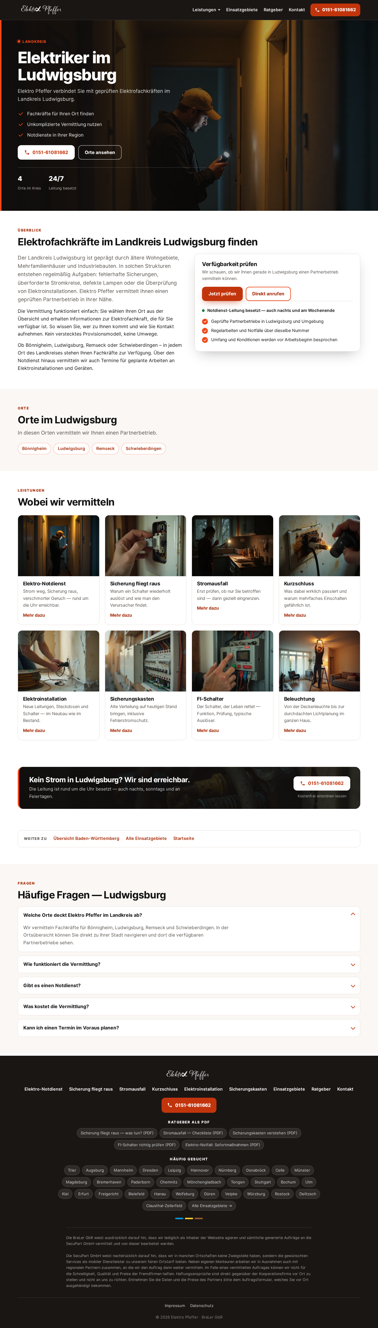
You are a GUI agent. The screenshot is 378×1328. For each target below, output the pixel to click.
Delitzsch (307, 1193)
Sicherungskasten (248, 1089)
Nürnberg (227, 1170)
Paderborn (140, 1182)
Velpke (231, 1193)
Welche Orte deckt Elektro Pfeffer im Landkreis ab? (82, 915)
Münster (302, 1170)
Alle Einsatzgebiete (146, 838)
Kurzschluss (165, 1089)
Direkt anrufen (268, 294)
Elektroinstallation (203, 1089)
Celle (280, 1170)
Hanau (160, 1193)
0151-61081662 (50, 152)
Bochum (288, 1182)
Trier (72, 1170)
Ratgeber (273, 9)
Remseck (105, 448)
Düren (209, 1193)
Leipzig (174, 1170)
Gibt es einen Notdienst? (52, 985)
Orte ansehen (100, 152)
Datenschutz (202, 1305)
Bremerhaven (109, 1182)
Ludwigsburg (71, 448)
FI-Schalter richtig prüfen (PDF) (147, 1144)
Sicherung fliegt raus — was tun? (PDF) (117, 1133)
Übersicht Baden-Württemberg (86, 838)
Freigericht (109, 1193)
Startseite (183, 838)
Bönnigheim (34, 448)
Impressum (175, 1305)
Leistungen (204, 9)
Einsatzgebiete (242, 9)
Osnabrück (256, 1170)
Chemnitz (168, 1182)
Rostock (282, 1193)
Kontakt (297, 9)
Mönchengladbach (204, 1182)
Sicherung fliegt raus (91, 1089)
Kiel (65, 1193)
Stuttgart (263, 1182)
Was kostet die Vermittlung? (56, 1006)
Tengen (238, 1182)
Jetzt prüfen (222, 294)
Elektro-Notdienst (44, 1089)
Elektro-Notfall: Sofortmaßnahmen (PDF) (222, 1144)
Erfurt (83, 1193)
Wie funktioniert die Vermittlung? (61, 964)
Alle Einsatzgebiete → (212, 1205)
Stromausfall (132, 1089)
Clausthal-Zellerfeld (164, 1205)
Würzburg (256, 1193)
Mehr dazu (34, 615)
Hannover (200, 1170)
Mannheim (123, 1170)
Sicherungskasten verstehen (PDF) (265, 1133)
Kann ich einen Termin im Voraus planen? (71, 1028)
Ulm (308, 1182)
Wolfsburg (185, 1193)
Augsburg (95, 1170)
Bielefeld (136, 1193)
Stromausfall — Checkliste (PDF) (193, 1133)
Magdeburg (76, 1182)
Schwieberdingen (144, 448)
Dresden (150, 1170)
